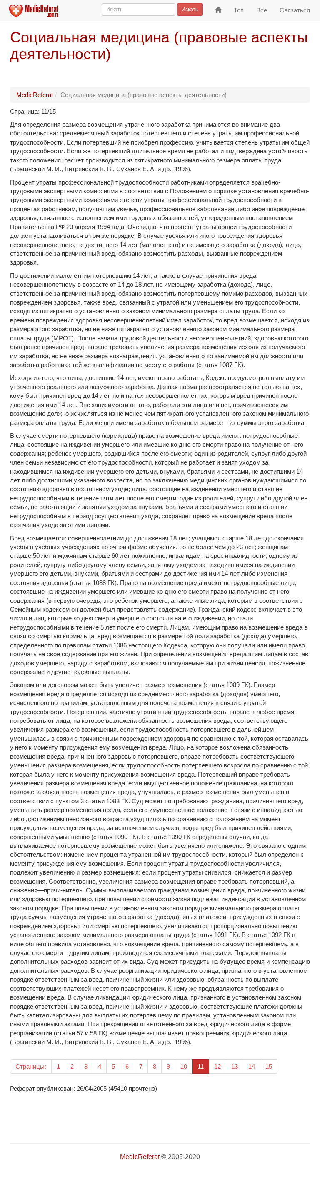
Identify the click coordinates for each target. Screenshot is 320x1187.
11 (203, 1066)
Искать (190, 9)
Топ (239, 10)
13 (234, 1066)
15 (268, 1066)
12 (217, 1066)
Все (261, 10)
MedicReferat (34, 94)
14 (251, 1066)
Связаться (295, 10)
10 (183, 1066)
